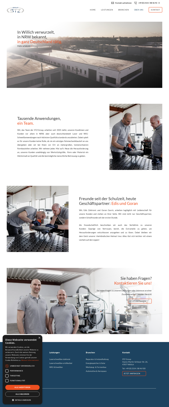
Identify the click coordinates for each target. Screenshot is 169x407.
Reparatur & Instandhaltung (97, 359)
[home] (47, 10)
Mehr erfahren (24, 46)
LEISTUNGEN (107, 10)
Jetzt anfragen (137, 301)
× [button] (39, 338)
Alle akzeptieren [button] (22, 387)
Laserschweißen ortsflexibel (60, 363)
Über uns (138, 10)
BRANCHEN (123, 10)
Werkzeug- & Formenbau (96, 367)
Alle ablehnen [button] (22, 394)
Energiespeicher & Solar (95, 363)
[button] (22, 400)
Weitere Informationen (30, 360)
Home (93, 10)
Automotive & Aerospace (96, 371)
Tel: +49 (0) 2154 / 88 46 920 (133, 368)
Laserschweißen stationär (59, 359)
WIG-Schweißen (56, 367)
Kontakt (155, 10)
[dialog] (22, 369)
